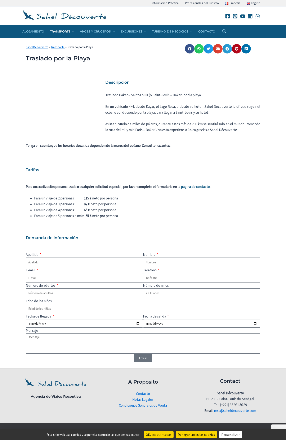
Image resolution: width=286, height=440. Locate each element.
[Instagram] (235, 16)
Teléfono (150, 270)
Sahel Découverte (37, 47)
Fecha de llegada (39, 316)
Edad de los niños (39, 301)
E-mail (31, 270)
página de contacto (195, 186)
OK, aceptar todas (158, 434)
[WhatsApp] (257, 16)
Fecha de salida (155, 316)
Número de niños (156, 285)
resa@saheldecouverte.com (235, 410)
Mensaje (32, 330)
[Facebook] (227, 16)
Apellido (32, 254)
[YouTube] (242, 16)
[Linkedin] (250, 16)
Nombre (149, 254)
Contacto (143, 393)
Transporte (58, 47)
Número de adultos (41, 285)
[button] (72, 31)
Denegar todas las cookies (196, 434)
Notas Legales (142, 399)
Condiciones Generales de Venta (143, 405)
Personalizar (230, 434)
